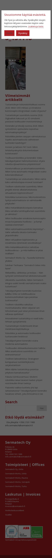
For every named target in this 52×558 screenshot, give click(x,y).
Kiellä (9, 33)
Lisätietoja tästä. (36, 26)
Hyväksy (22, 33)
